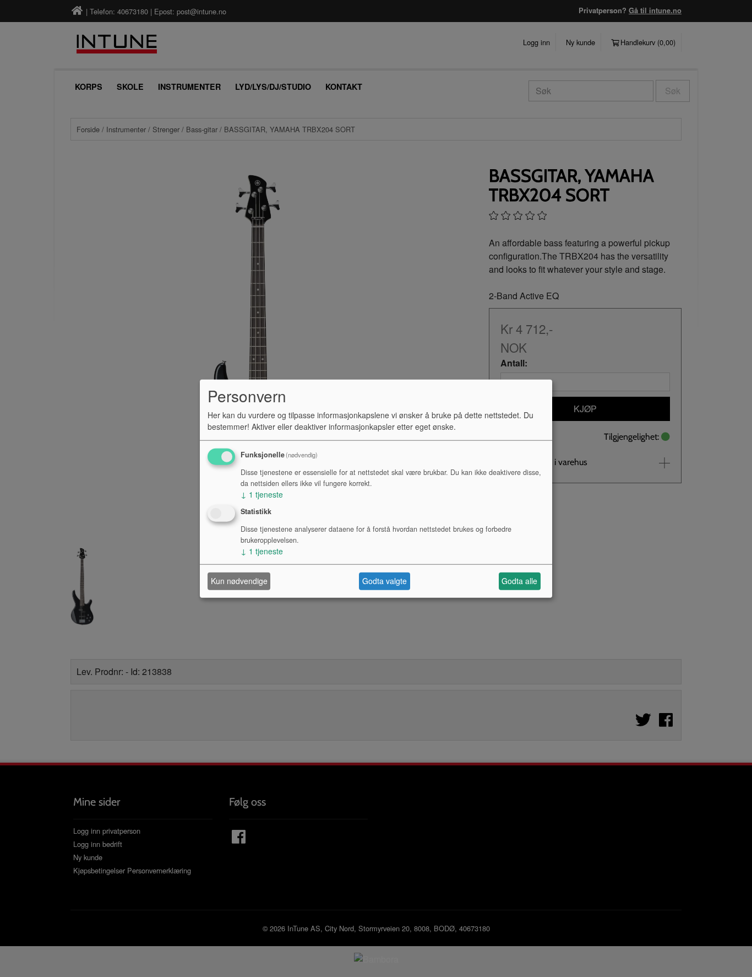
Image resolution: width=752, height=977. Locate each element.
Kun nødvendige (239, 580)
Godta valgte (384, 580)
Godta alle (519, 580)
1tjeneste (262, 494)
